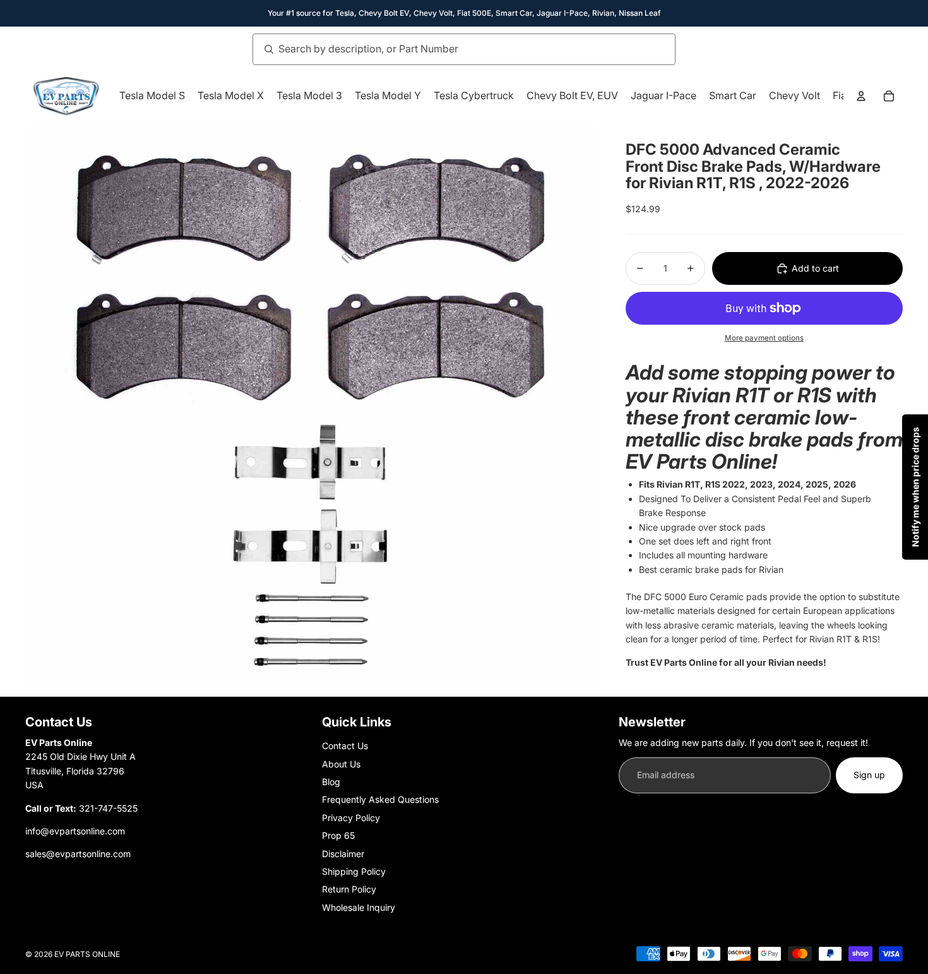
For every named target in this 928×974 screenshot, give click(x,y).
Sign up (869, 774)
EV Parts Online (87, 954)
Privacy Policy (351, 817)
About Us (341, 764)
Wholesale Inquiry (358, 907)
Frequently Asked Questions (380, 799)
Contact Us (345, 745)
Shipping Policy (354, 871)
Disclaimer (343, 853)
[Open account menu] (861, 96)
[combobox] (450, 49)
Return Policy (349, 889)
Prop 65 (338, 835)
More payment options (764, 338)
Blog (331, 781)
